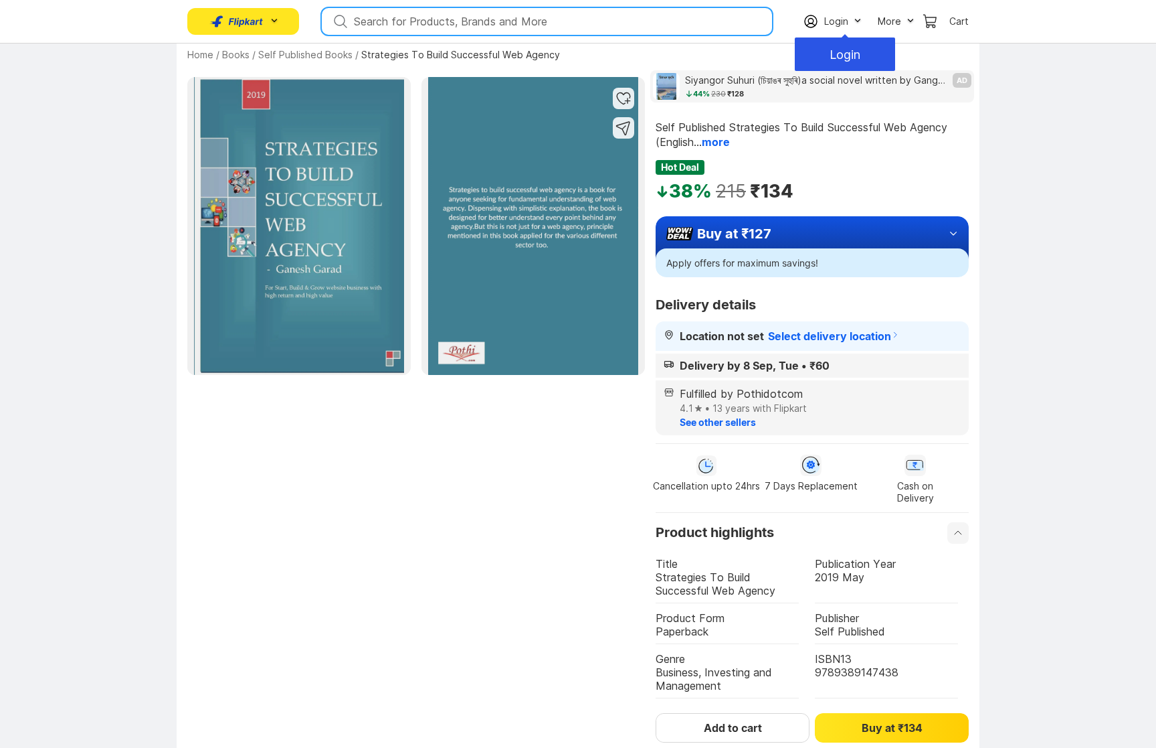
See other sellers (718, 422)
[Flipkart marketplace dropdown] (237, 21)
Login (845, 55)
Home (200, 54)
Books (236, 54)
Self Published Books (305, 54)
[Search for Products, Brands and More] (339, 21)
